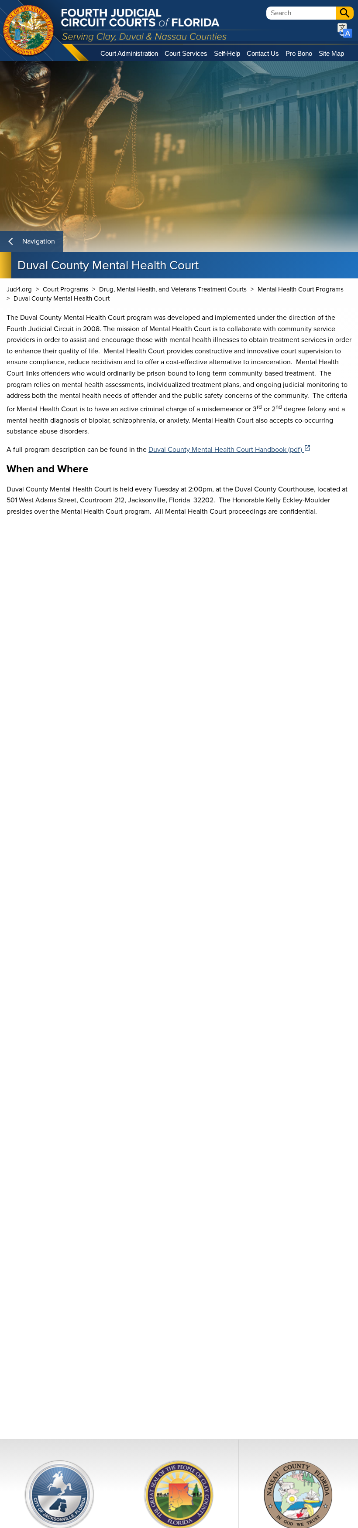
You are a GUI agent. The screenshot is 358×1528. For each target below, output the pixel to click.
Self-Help (227, 53)
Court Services (186, 53)
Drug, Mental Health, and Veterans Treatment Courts (173, 289)
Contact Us (263, 53)
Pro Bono (299, 53)
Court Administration (129, 53)
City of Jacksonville (28, 31)
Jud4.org (19, 289)
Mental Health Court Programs (301, 289)
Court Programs (65, 289)
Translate (345, 30)
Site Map (331, 53)
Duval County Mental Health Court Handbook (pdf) (229, 449)
